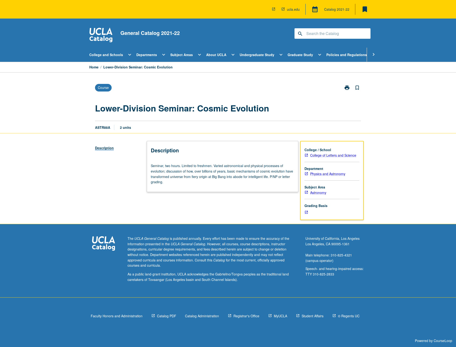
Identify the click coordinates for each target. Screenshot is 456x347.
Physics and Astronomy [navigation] (327, 173)
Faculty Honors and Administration (116, 315)
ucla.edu (293, 9)
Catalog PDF (166, 315)
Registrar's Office (246, 315)
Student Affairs (312, 315)
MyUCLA (280, 315)
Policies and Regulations (346, 54)
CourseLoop (443, 340)
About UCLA (216, 54)
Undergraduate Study (257, 54)
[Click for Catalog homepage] (101, 35)
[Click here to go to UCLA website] (103, 244)
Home (94, 67)
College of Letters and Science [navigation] (333, 155)
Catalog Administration (202, 315)
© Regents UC (349, 315)
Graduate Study (300, 54)
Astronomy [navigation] (318, 192)
